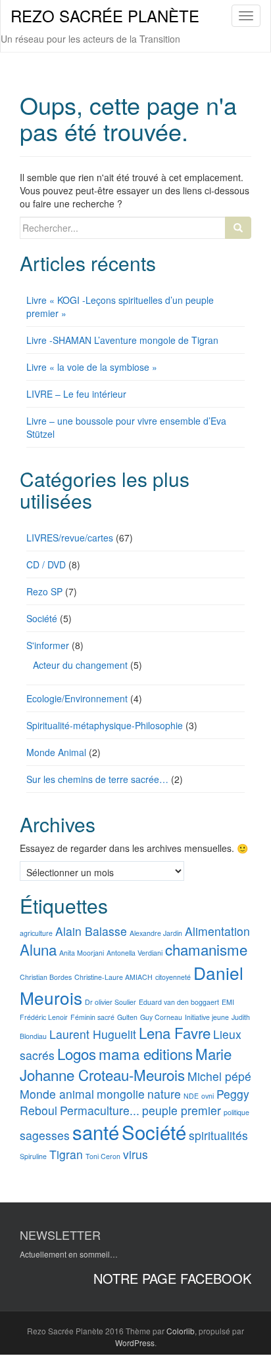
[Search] (238, 228)
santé (95, 1131)
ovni (207, 1096)
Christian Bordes (46, 977)
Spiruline (33, 1156)
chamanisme (206, 949)
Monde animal (57, 1094)
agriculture (36, 933)
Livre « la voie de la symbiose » (91, 366)
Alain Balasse (91, 931)
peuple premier (181, 1110)
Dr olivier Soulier (110, 1002)
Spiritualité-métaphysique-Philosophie (104, 725)
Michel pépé (219, 1076)
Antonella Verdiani (134, 953)
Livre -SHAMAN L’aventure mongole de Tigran (122, 340)
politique (236, 1112)
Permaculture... (99, 1110)
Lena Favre (174, 1032)
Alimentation (217, 931)
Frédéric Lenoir (44, 1017)
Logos (76, 1053)
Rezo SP (44, 591)
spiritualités (218, 1135)
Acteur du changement (80, 664)
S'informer (47, 645)
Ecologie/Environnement (77, 698)
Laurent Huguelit (92, 1034)
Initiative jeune (207, 1017)
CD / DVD (46, 564)
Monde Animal (56, 752)
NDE (191, 1096)
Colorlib (180, 1330)
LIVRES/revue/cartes (69, 537)
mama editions (146, 1053)
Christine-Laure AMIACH (113, 977)
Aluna (38, 949)
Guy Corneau (161, 1017)
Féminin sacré (92, 1017)
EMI (228, 1002)
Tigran (66, 1154)
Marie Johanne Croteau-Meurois (126, 1064)
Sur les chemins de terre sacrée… (97, 779)
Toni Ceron (103, 1156)
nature (164, 1094)
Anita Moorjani (81, 953)
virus (135, 1154)
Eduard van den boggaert (179, 1002)
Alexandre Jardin (156, 933)
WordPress (135, 1342)
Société (41, 618)
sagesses (45, 1135)
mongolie (121, 1094)
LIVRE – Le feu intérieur (76, 393)
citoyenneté (173, 977)
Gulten (127, 1017)
